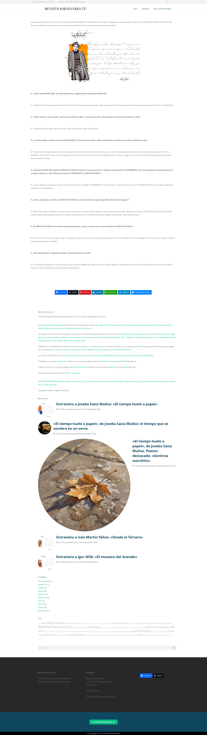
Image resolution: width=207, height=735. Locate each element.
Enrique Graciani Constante (79, 627)
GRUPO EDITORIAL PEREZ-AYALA (51, 381)
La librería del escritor (104, 349)
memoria (71, 631)
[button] (175, 8)
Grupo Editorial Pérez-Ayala (51, 325)
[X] (167, 2)
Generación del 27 (105, 627)
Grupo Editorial (79, 367)
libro (86, 346)
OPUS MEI (113, 631)
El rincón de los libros (122, 349)
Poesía (40, 607)
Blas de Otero (69, 340)
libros (68, 346)
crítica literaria (118, 623)
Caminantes (90, 623)
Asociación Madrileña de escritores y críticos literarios (116, 355)
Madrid (112, 367)
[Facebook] (164, 2)
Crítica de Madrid (145, 355)
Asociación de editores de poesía (76, 355)
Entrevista (93, 627)
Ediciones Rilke (130, 325)
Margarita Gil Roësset (62, 631)
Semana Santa (147, 635)
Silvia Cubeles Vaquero (162, 635)
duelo (143, 623)
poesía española (76, 634)
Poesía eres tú (61, 635)
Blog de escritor (164, 334)
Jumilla (125, 367)
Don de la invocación (133, 623)
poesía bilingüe (162, 631)
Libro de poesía (50, 384)
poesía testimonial (118, 635)
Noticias (41, 594)
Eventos (41, 584)
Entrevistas (42, 581)
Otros (40, 604)
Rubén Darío (81, 340)
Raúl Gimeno (130, 635)
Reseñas (41, 611)
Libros (40, 591)
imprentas (61, 361)
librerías (96, 346)
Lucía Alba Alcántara (50, 631)
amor (39, 623)
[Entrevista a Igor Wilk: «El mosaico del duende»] (107, 562)
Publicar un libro (133, 337)
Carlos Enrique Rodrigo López (102, 623)
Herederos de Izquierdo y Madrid (113, 361)
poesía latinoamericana (92, 635)
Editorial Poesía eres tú (113, 325)
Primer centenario (89, 337)
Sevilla (153, 635)
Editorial (152, 325)
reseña (139, 634)
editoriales (98, 325)
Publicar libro (119, 337)
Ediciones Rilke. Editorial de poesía (125, 381)
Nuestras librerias (106, 337)
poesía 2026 (154, 631)
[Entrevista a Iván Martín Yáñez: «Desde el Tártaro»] (107, 543)
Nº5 (39, 601)
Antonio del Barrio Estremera (76, 623)
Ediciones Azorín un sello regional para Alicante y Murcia (68, 328)
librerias (139, 346)
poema (127, 631)
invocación (114, 627)
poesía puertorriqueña (105, 635)
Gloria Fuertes (57, 340)
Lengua (41, 588)
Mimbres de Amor (86, 631)
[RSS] (174, 2)
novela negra (97, 631)
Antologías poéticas (168, 337)
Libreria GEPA (74, 349)
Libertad (142, 627)
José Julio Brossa (135, 627)
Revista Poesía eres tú (150, 337)
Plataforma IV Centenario (71, 337)
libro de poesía (138, 334)
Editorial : (90, 381)
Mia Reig (77, 631)
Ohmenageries (106, 631)
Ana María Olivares (53, 623)
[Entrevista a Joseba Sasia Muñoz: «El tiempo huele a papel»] (107, 410)
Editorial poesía (142, 325)
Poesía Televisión (124, 334)
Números (42, 597)
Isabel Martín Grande (125, 627)
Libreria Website (87, 349)
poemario (136, 631)
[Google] (171, 2)
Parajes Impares (120, 631)
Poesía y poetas (44, 340)
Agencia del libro (53, 337)
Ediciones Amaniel (164, 325)
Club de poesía (151, 334)
